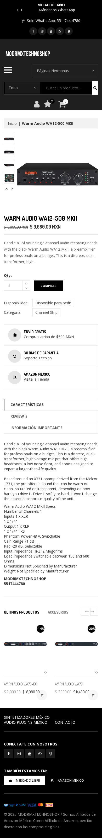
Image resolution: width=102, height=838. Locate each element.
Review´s (18, 416)
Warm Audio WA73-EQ (20, 684)
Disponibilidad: (16, 302)
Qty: (8, 275)
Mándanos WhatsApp (57, 9)
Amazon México (71, 780)
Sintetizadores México (27, 717)
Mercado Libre (28, 780)
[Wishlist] (45, 672)
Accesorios (58, 612)
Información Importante (36, 427)
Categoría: (12, 312)
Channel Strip (46, 312)
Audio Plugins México (25, 722)
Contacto (65, 722)
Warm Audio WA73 (69, 684)
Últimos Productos (21, 612)
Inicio (12, 123)
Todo (13, 87)
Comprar (48, 286)
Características (27, 404)
